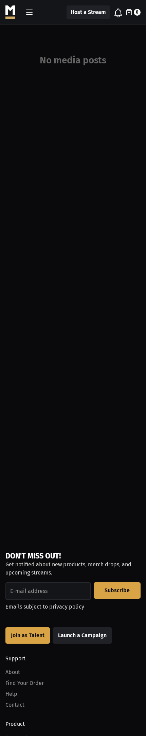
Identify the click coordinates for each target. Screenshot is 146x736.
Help (11, 694)
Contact (14, 705)
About (12, 672)
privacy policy (66, 606)
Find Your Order (24, 683)
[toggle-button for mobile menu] (29, 12)
